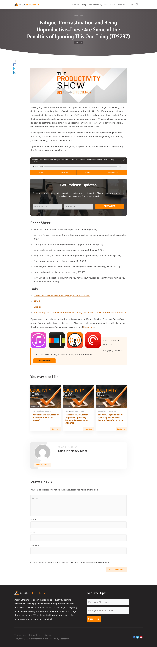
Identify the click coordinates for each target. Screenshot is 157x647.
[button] (15, 65)
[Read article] (42, 452)
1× (123, 160)
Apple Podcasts (113, 172)
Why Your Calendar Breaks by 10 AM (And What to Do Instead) (46, 417)
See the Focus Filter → (44, 361)
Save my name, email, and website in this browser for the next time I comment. (71, 562)
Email (35, 532)
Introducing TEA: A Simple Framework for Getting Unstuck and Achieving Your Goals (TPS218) (80, 312)
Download (64, 172)
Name (35, 519)
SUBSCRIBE (109, 206)
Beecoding (64, 638)
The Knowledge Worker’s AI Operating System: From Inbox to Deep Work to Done (110, 417)
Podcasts (78, 42)
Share (41, 172)
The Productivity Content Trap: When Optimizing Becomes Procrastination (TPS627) (77, 418)
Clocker (37, 306)
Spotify (87, 172)
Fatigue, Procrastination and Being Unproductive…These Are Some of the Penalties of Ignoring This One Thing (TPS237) (78, 29)
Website (34, 545)
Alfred (37, 301)
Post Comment (116, 569)
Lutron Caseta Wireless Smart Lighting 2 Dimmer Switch (62, 295)
